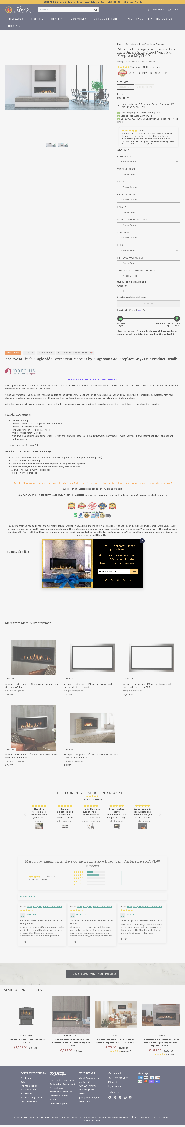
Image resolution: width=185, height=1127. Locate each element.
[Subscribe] (134, 571)
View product (26, 1017)
